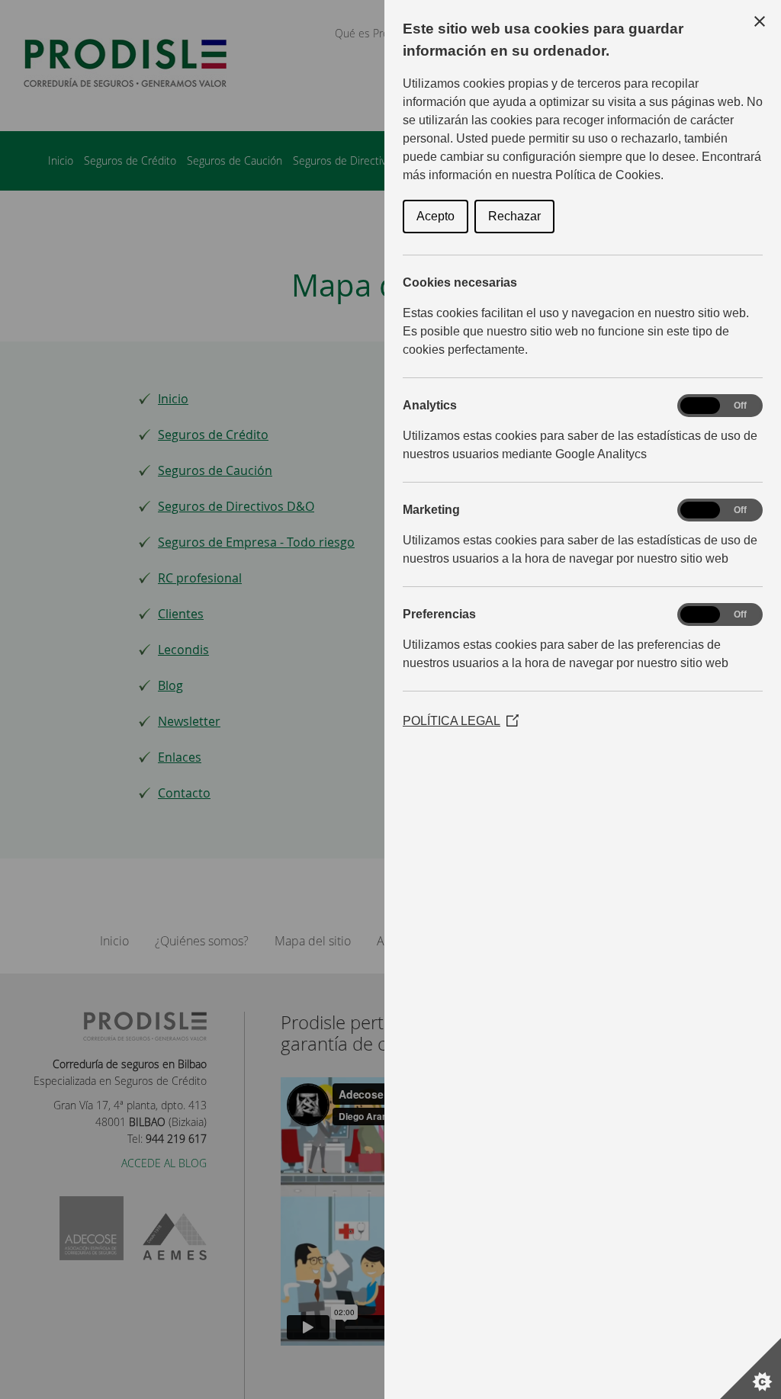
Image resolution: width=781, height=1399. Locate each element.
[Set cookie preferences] (750, 1368)
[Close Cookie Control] (759, 21)
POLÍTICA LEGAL (461, 720)
